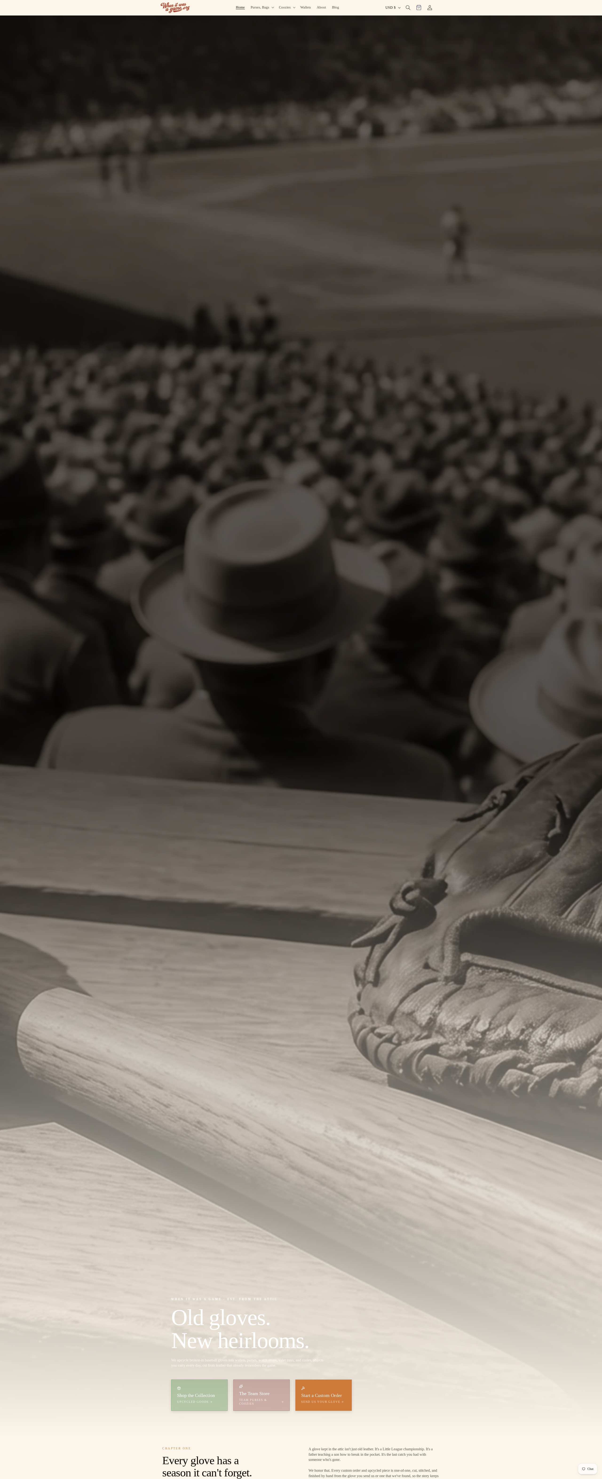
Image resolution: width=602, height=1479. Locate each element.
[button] (262, 7)
